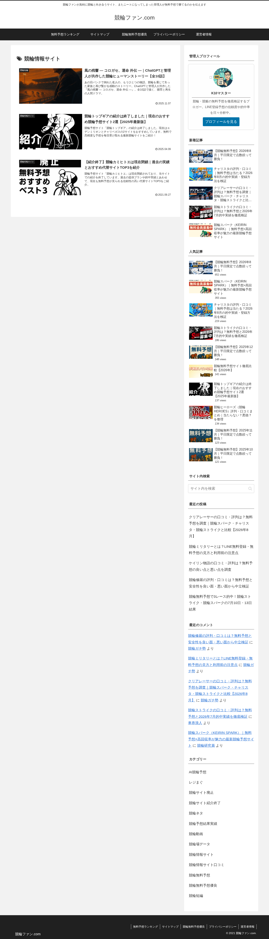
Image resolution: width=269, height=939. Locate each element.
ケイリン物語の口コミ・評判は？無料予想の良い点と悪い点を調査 (221, 566)
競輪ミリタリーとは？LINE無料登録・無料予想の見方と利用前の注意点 (221, 550)
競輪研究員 (206, 745)
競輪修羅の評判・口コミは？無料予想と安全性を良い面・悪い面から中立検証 (221, 583)
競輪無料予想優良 (194, 926)
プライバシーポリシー (223, 926)
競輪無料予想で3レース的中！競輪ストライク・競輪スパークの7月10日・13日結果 (220, 603)
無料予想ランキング (145, 926)
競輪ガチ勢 (197, 648)
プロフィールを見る (221, 122)
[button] (250, 488)
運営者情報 (247, 926)
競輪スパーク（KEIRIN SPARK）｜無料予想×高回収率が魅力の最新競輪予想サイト (221, 739)
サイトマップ (170, 926)
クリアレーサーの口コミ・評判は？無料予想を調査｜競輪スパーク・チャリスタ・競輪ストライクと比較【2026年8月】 (221, 526)
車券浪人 (195, 723)
